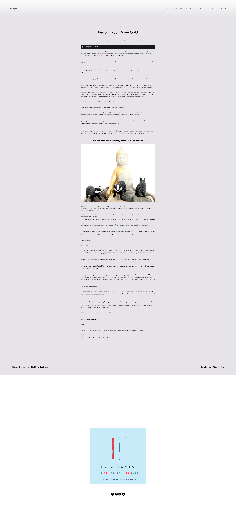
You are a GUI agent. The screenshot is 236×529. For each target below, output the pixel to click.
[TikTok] (221, 8)
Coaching (192, 8)
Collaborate (124, 486)
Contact (206, 8)
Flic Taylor (13, 8)
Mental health (110, 27)
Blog (200, 8)
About (168, 8)
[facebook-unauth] (217, 8)
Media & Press (183, 8)
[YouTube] (226, 8)
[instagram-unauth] (212, 8)
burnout (105, 53)
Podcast (175, 8)
